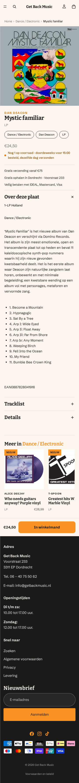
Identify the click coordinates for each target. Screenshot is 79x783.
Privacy (10, 667)
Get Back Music (44, 764)
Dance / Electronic (28, 21)
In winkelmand (47, 527)
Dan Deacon (16, 113)
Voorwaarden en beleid (39, 773)
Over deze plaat (21, 197)
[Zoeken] (14, 6)
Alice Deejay (14, 493)
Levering (10, 676)
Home (8, 21)
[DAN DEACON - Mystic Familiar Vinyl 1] (39, 66)
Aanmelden (40, 714)
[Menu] (5, 7)
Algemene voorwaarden (23, 659)
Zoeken (9, 651)
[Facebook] (31, 733)
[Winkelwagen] (74, 6)
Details (12, 417)
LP (64, 134)
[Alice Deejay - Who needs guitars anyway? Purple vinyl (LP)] (24, 469)
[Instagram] (39, 733)
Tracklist (14, 404)
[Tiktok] (47, 733)
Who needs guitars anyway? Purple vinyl (22, 501)
